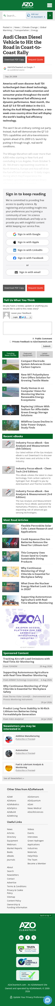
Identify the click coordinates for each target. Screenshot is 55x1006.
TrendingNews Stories (10, 354)
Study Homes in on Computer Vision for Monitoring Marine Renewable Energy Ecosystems (33, 394)
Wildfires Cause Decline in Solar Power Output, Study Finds (37, 424)
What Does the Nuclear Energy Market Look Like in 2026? (36, 586)
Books (10, 852)
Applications (34, 844)
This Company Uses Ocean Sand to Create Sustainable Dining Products (34, 557)
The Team (32, 859)
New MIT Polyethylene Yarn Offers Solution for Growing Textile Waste (35, 377)
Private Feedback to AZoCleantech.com (32, 341)
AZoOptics (12, 808)
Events (31, 833)
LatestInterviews (44, 354)
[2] (10, 378)
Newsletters (13, 875)
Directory (11, 836)
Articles (10, 833)
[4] (10, 410)
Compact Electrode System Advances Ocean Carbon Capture (36, 364)
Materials (32, 852)
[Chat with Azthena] (47, 1000)
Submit (46, 346)
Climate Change (30, 27)
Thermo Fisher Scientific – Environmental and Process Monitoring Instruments (26, 698)
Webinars (11, 844)
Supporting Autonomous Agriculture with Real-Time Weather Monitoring (37, 599)
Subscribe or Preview (25, 739)
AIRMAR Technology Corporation (23, 680)
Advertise (11, 882)
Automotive (22, 750)
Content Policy (14, 900)
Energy (34, 30)
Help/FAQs (33, 855)
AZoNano (11, 800)
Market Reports (14, 848)
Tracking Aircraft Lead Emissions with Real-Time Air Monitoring (26, 660)
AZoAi (30, 804)
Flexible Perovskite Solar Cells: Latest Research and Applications (37, 528)
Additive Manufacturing (28, 736)
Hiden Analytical (16, 719)
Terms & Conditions (16, 886)
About (10, 867)
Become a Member (37, 863)
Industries (33, 848)
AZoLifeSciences (35, 812)
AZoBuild (11, 812)
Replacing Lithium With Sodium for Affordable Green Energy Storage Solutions (35, 411)
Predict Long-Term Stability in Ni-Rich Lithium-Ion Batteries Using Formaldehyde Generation (26, 711)
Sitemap (11, 896)
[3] (10, 391)
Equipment (12, 840)
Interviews (33, 836)
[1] (10, 364)
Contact (11, 878)
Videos (31, 829)
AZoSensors (33, 796)
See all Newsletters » (14, 778)
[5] (10, 425)
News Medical (34, 808)
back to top (45, 915)
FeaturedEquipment (27, 354)
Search (10, 871)
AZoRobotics (13, 804)
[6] (10, 600)
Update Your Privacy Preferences (29, 997)
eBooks (10, 855)
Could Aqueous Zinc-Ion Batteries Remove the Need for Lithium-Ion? (35, 542)
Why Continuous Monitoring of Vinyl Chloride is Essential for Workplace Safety (35, 572)
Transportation (21, 30)
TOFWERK (13, 666)
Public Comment (43, 338)
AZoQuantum (34, 800)
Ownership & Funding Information (17, 906)
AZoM (10, 796)
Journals (11, 859)
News (17, 27)
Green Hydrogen (36, 840)
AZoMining (12, 815)
